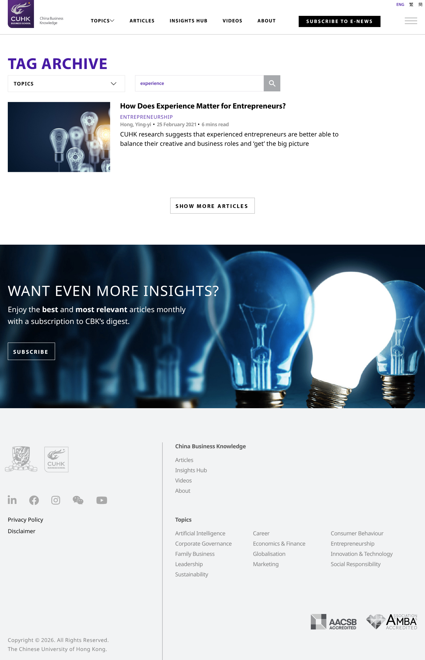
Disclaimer (21, 531)
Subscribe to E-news (339, 21)
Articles (142, 21)
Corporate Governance (203, 543)
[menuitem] (102, 21)
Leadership (189, 564)
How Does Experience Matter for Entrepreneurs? (203, 106)
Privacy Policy (25, 520)
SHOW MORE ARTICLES (212, 206)
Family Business (195, 554)
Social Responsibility (356, 564)
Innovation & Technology (362, 554)
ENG (400, 4)
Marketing (265, 564)
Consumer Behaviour (357, 533)
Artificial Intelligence (200, 533)
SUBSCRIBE (31, 351)
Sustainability (191, 574)
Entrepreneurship (146, 116)
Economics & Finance (279, 543)
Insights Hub (189, 21)
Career (261, 533)
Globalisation (269, 554)
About (267, 21)
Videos (232, 21)
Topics (100, 21)
